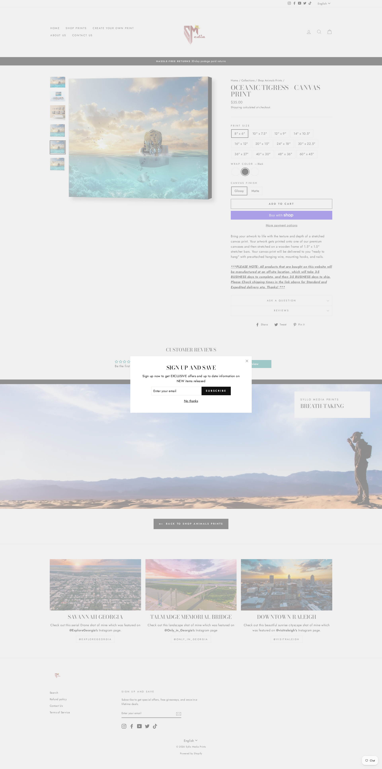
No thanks (191, 401)
